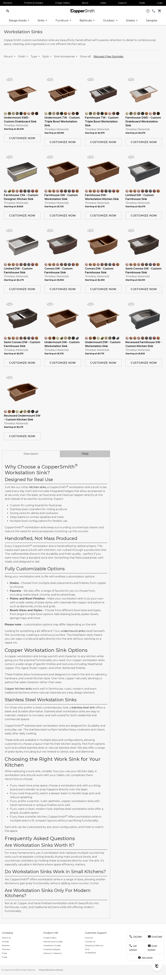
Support (122, 2)
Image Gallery (62, 2)
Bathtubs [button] (86, 20)
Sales (103, 2)
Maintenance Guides (52, 941)
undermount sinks (72, 631)
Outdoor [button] (109, 20)
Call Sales (137, 936)
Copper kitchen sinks (18, 688)
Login (160, 2)
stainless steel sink (83, 707)
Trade (142, 2)
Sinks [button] (41, 20)
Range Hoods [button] (18, 20)
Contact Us (90, 941)
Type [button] (34, 56)
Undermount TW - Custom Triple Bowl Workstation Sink (62, 121)
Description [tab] (31, 453)
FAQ (87, 949)
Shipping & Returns (94, 945)
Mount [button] (8, 56)
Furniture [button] (62, 20)
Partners (6, 949)
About (85, 2)
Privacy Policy (44, 970)
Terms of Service (56, 970)
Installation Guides (52, 945)
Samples (151, 20)
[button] (8, 10)
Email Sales (157, 936)
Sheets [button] (131, 20)
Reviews (7, 2)
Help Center (147, 957)
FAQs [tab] (85, 453)
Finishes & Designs (33, 2)
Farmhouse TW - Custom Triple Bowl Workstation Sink (102, 121)
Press (4, 953)
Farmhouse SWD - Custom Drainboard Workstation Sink (143, 121)
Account (89, 937)
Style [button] (45, 56)
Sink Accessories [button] (64, 56)
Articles (5, 941)
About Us (6, 937)
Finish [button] (22, 56)
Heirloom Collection (52, 953)
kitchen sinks (37, 487)
